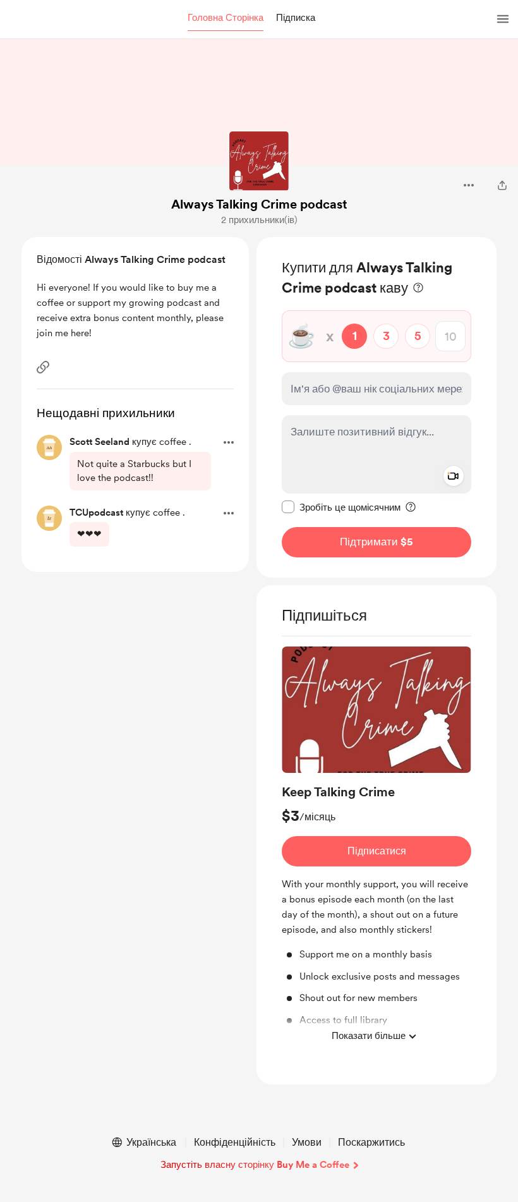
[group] (376, 848)
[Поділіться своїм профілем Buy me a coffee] (502, 185)
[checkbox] (341, 507)
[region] (376, 407)
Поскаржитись (371, 1142)
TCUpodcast (96, 512)
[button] (225, 18)
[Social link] (43, 367)
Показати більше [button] (369, 1035)
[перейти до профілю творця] (259, 161)
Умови (307, 1142)
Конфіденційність (234, 1142)
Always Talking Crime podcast (259, 204)
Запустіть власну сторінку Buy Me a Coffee (254, 1164)
